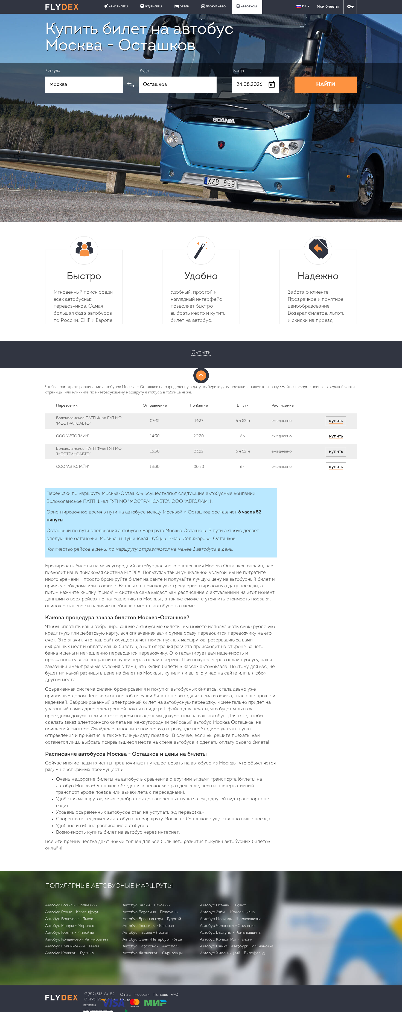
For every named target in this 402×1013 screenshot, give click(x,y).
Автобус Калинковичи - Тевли (72, 946)
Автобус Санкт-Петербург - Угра (152, 940)
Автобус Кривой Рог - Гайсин (226, 940)
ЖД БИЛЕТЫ (153, 6)
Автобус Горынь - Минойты (69, 933)
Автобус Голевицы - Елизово (148, 926)
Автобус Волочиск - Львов (69, 919)
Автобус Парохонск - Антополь (151, 946)
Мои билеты (328, 7)
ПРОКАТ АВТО (216, 6)
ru (304, 6)
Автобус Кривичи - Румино (69, 953)
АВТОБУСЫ (249, 6)
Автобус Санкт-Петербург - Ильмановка (236, 946)
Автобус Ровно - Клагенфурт (71, 912)
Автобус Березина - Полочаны (150, 912)
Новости (142, 995)
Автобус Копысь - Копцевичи (71, 905)
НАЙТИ (325, 84)
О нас (125, 995)
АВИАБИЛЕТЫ (118, 6)
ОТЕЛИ (184, 6)
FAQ (174, 995)
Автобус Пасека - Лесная (146, 933)
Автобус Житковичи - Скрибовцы (153, 953)
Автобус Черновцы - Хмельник (227, 926)
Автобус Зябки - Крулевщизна (227, 912)
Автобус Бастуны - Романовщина (230, 933)
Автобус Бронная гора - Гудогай (152, 919)
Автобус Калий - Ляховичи (147, 905)
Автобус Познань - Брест (223, 905)
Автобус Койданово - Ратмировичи (76, 940)
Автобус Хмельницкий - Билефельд (232, 953)
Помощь (160, 995)
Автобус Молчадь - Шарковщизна (230, 919)
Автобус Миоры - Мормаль (69, 926)
